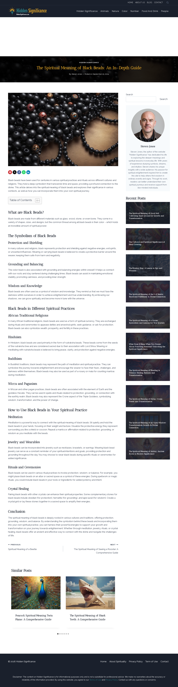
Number (134, 11)
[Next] (110, 604)
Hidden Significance (86, 11)
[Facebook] (19, 172)
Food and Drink (150, 11)
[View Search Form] (167, 2)
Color (125, 11)
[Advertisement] (89, 37)
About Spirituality (117, 661)
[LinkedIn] (28, 172)
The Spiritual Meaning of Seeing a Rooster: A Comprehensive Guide (96, 549)
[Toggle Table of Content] (36, 200)
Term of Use (151, 661)
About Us (140, 2)
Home (130, 2)
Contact (158, 2)
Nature (115, 11)
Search (129, 94)
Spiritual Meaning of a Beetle (22, 547)
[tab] (58, 633)
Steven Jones (77, 74)
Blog (149, 2)
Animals (104, 11)
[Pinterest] (10, 172)
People (164, 11)
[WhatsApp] (24, 172)
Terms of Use (95, 680)
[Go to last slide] (16, 604)
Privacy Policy (136, 661)
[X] (15, 172)
